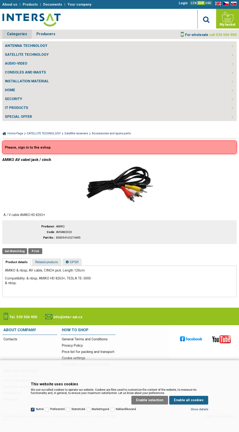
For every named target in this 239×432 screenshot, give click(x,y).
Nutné (40, 409)
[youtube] (221, 339)
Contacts (10, 339)
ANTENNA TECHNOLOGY (26, 46)
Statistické (78, 409)
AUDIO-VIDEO (16, 63)
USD (208, 3)
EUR (201, 3)
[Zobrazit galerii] (119, 205)
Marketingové (100, 409)
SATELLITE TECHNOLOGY (27, 54)
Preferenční (57, 409)
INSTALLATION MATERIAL (27, 81)
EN (217, 3)
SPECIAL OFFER (18, 117)
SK (233, 3)
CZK (194, 3)
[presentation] (17, 262)
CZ (225, 3)
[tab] (16, 262)
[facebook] (191, 339)
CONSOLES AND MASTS (25, 72)
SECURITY (13, 99)
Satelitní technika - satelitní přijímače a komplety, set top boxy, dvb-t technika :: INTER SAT (31, 19)
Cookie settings (73, 358)
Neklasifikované (126, 409)
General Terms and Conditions (85, 339)
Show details (199, 409)
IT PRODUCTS (16, 108)
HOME (10, 90)
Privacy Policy (72, 346)
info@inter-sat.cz (67, 317)
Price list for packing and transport (88, 352)
